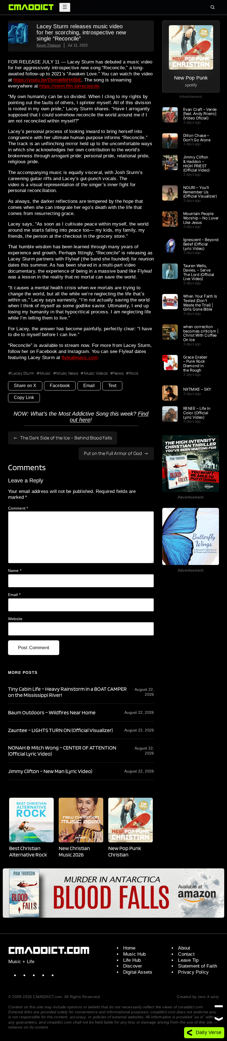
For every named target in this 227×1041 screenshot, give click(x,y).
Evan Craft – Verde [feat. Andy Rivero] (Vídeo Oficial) (200, 113)
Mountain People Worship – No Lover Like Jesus (201, 217)
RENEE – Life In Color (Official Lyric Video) (196, 412)
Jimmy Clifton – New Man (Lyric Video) (50, 771)
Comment (18, 508)
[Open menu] (64, 7)
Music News (67, 373)
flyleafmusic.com (80, 357)
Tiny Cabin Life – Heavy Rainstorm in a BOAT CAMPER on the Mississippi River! (67, 692)
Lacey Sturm (23, 373)
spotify (191, 85)
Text (112, 385)
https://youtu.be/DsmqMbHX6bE (47, 80)
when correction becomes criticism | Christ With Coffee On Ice (201, 333)
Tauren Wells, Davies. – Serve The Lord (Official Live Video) (198, 272)
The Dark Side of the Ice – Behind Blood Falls (66, 438)
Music (45, 373)
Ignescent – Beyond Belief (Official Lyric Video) (201, 243)
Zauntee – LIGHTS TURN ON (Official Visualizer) (60, 730)
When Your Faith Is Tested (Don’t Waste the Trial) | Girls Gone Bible (200, 302)
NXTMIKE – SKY (197, 389)
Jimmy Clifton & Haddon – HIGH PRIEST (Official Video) (196, 163)
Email (89, 385)
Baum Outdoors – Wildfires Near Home (52, 712)
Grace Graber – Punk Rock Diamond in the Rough (195, 363)
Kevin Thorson (49, 45)
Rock (133, 373)
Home (129, 948)
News (118, 373)
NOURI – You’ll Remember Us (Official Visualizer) (200, 191)
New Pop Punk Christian (124, 851)
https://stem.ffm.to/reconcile (69, 86)
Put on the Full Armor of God (113, 453)
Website (15, 619)
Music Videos (96, 373)
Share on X (25, 385)
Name (14, 570)
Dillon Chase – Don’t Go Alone (197, 137)
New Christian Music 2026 (74, 851)
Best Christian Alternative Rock (28, 851)
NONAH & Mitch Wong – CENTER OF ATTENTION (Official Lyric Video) (62, 751)
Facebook (60, 385)
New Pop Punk (191, 78)
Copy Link (24, 397)
